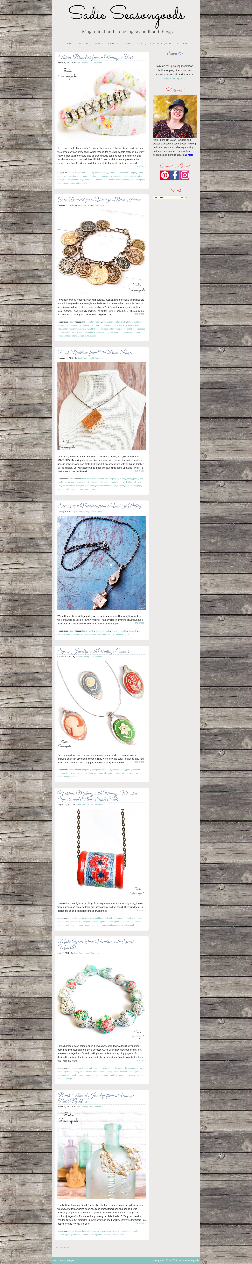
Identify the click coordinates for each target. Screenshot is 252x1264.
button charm (107, 322)
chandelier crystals (119, 631)
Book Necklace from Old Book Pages (95, 352)
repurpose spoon (80, 773)
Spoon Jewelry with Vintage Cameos (93, 651)
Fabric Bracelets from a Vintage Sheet (95, 57)
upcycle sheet (128, 180)
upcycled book (77, 489)
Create (71, 173)
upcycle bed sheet (86, 180)
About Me (82, 43)
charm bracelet (71, 325)
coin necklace (118, 325)
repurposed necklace (94, 1075)
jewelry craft (113, 173)
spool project (135, 922)
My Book (113, 43)
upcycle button (78, 332)
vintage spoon (70, 777)
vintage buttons (70, 336)
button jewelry (120, 322)
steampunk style (99, 634)
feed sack (108, 918)
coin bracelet (84, 325)
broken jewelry (88, 631)
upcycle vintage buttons (115, 332)
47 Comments (94, 953)
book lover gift (98, 479)
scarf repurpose (116, 1075)
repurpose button (107, 329)
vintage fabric (69, 183)
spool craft (124, 922)
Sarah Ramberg (81, 63)
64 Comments (98, 205)
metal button (62, 329)
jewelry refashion (95, 482)
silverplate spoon (95, 773)
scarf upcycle (129, 1075)
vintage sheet (81, 183)
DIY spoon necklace (100, 770)
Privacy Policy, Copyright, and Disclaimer (162, 43)
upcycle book (118, 486)
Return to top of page (63, 1260)
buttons (60, 325)
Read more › (139, 166)
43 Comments (96, 511)
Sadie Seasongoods (126, 19)
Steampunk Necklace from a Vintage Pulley (99, 506)
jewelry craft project (128, 173)
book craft (86, 479)
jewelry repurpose (111, 482)
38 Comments (98, 358)
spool (116, 922)
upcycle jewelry (115, 180)
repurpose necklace (90, 922)
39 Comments (96, 63)
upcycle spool (77, 925)
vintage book (90, 489)
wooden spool (128, 925)
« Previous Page (62, 1247)
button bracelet (95, 322)
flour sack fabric (129, 918)
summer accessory (89, 1234)
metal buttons (93, 329)
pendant (87, 634)
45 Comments (96, 1107)
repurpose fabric (89, 176)
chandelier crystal (102, 631)
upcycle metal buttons (94, 332)
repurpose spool (106, 922)
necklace (61, 922)
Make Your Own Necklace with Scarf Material (95, 945)
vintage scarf (71, 1078)
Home (67, 43)
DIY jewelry (96, 173)
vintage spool (90, 925)
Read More (187, 155)
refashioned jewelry (130, 1231)
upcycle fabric (101, 180)
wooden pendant (114, 925)
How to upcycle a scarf (89, 1072)
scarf (106, 1075)
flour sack (117, 918)
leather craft (131, 482)
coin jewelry (106, 325)
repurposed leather (104, 486)
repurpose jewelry (104, 176)
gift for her (140, 1068)
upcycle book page (133, 486)
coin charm (95, 325)
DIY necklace (97, 918)
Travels (128, 43)
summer (76, 1234)
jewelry (104, 173)
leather (122, 482)
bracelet (85, 1231)
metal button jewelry (77, 329)
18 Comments (97, 805)
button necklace (134, 322)
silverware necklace (112, 773)
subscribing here (174, 78)
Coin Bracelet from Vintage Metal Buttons (100, 200)
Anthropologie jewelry (98, 1068)
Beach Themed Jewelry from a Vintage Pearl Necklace (95, 1098)
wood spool (101, 925)
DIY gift (111, 1068)
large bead (71, 1075)
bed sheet (86, 173)
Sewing (78, 1068)
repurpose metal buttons (125, 329)
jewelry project (81, 482)
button (85, 322)
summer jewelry (104, 1234)
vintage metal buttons (87, 336)
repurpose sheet (120, 176)
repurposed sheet (70, 180)
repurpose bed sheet (73, 176)
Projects (98, 43)
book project (110, 479)
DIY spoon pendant (117, 770)
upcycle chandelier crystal (118, 634)
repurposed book (88, 486)
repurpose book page (71, 486)
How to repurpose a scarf (67, 1072)
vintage (129, 332)
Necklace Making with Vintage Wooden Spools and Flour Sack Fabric (97, 796)
